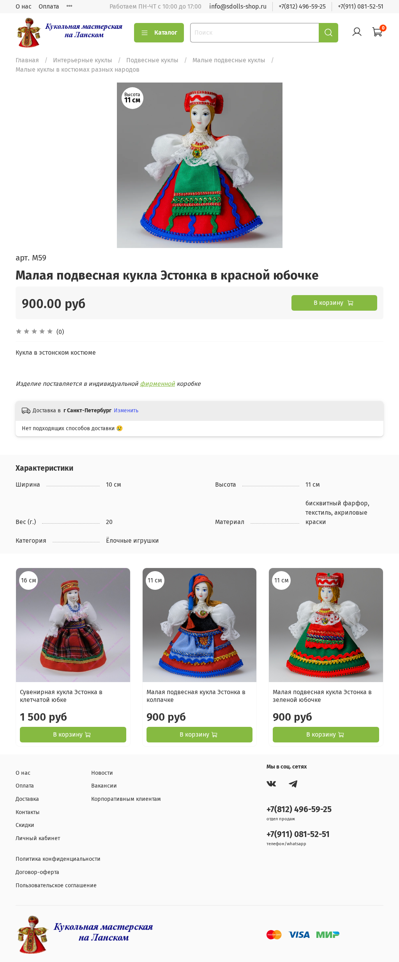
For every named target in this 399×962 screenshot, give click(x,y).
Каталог (165, 32)
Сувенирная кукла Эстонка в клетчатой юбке (61, 695)
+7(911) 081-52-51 (360, 6)
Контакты (28, 812)
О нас (24, 6)
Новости (102, 773)
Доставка (27, 799)
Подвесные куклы (152, 60)
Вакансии (104, 786)
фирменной (157, 383)
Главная (27, 60)
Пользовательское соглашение (56, 885)
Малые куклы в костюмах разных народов (77, 69)
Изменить (126, 410)
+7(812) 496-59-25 (302, 6)
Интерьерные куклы (82, 60)
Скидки (25, 825)
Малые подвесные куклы (228, 60)
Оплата (49, 6)
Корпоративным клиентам (126, 799)
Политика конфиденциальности (58, 859)
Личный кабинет (38, 838)
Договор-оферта (37, 872)
